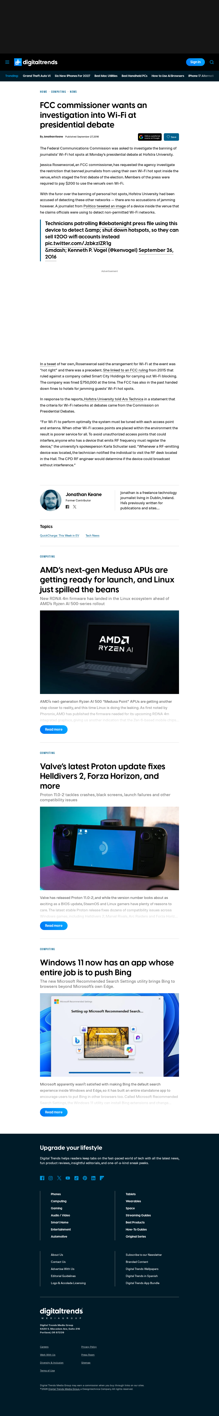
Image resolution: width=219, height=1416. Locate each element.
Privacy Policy (89, 1346)
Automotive (59, 1237)
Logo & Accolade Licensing (68, 1283)
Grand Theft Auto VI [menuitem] (36, 76)
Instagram (51, 1178)
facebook (67, 506)
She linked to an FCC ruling (125, 370)
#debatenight (115, 223)
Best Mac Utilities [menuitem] (106, 76)
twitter (74, 506)
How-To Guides (136, 1230)
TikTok (76, 1178)
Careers (44, 1346)
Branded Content (137, 1261)
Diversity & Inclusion (52, 1362)
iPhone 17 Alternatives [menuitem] (203, 76)
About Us (57, 1254)
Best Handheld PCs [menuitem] (134, 76)
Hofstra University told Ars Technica (113, 398)
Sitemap (85, 1362)
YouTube (68, 1178)
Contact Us (58, 1261)
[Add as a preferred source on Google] (150, 137)
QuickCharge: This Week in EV (59, 535)
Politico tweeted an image (104, 205)
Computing (59, 1201)
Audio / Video (60, 1215)
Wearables (133, 1201)
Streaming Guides (138, 1215)
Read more (53, 729)
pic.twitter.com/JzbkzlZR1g (78, 243)
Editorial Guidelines (63, 1276)
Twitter (59, 1178)
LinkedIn (93, 1178)
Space (130, 1208)
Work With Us (47, 1354)
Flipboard (102, 1178)
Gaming (56, 1208)
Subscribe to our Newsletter (144, 1254)
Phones (56, 1194)
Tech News (92, 535)
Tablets (131, 1194)
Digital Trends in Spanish (142, 1276)
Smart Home (59, 1222)
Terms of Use (47, 1370)
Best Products (135, 1222)
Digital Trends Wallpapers (142, 1269)
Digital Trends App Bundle (142, 1283)
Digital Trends (28, 68)
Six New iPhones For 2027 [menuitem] (72, 76)
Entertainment (61, 1230)
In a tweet (48, 363)
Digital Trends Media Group (64, 1389)
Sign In (195, 62)
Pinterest (85, 1178)
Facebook (42, 1178)
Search (212, 62)
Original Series (136, 1237)
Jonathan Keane (53, 137)
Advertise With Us (62, 1269)
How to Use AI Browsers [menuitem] (168, 76)
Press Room (88, 1354)
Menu (7, 62)
